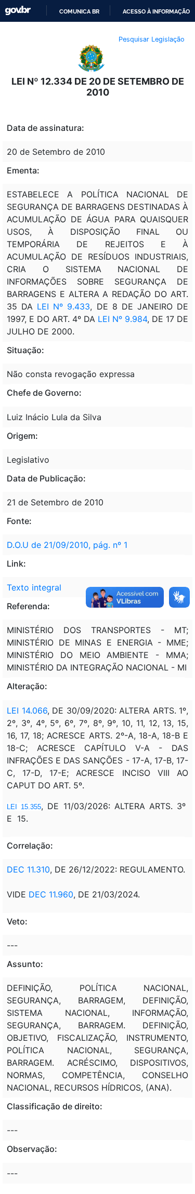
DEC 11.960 (51, 894)
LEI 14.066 (27, 710)
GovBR (18, 11)
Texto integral (34, 587)
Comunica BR (79, 11)
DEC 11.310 (28, 869)
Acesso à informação (156, 11)
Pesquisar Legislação (152, 39)
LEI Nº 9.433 (61, 306)
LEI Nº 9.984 (122, 319)
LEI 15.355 (24, 807)
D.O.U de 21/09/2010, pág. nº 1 (67, 545)
